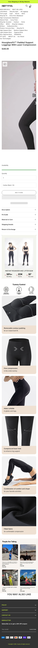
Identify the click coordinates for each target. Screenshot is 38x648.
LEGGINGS (3, 11)
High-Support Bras (5, 30)
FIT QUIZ (3, 36)
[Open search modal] (27, 6)
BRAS (8, 24)
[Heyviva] (7, 6)
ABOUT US (11, 36)
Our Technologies (5, 38)
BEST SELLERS (17, 9)
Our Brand (21, 36)
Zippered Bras (18, 32)
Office (2, 24)
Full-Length (3, 13)
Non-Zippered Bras (6, 34)
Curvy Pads (14, 20)
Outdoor (16, 22)
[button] (19, 197)
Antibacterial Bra (12, 26)
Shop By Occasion (5, 22)
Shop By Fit (3, 15)
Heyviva (19, 644)
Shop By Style (14, 11)
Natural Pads (4, 20)
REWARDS (17, 34)
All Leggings (24, 11)
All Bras (2, 26)
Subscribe (33, 629)
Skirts (23, 13)
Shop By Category (17, 24)
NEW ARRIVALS (5, 9)
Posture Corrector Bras (7, 28)
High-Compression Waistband (9, 18)
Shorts (17, 13)
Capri (11, 13)
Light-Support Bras (6, 32)
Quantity (4, 173)
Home (23, 22)
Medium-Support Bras (20, 30)
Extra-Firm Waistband (16, 15)
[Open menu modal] (35, 6)
